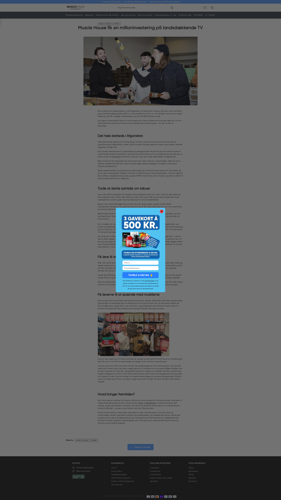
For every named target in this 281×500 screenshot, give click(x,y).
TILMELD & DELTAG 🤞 (140, 275)
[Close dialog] (162, 211)
